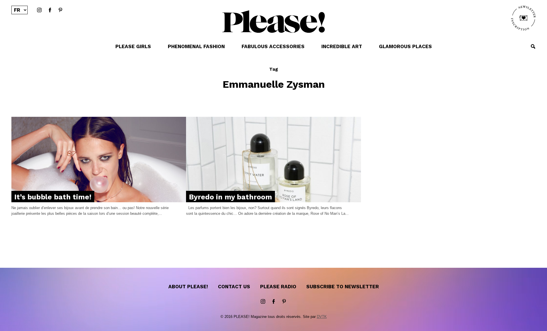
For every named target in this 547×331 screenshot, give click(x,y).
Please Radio (278, 286)
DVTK (322, 316)
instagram (39, 10)
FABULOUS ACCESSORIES (273, 46)
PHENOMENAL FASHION (196, 46)
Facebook (49, 10)
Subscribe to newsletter (342, 286)
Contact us (234, 286)
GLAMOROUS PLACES (405, 46)
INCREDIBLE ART (341, 46)
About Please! (188, 286)
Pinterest (60, 10)
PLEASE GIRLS (133, 46)
